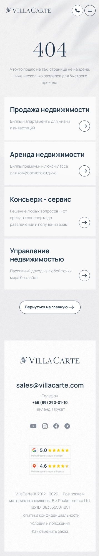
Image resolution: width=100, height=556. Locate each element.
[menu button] (90, 10)
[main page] (28, 10)
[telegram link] (67, 426)
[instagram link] (45, 426)
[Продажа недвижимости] (84, 126)
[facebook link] (56, 426)
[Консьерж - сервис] (84, 222)
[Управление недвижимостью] (84, 275)
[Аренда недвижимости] (84, 170)
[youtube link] (33, 426)
